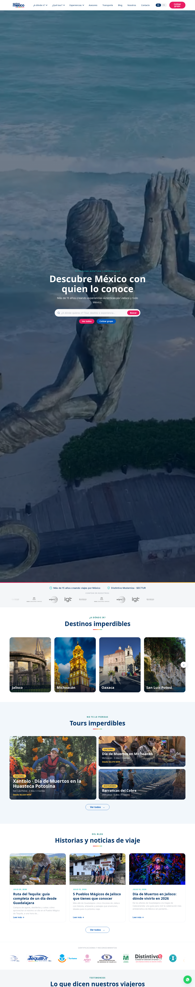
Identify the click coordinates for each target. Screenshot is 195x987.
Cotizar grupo (177, 5)
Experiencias (76, 5)
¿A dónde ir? (39, 5)
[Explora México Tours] (19, 5)
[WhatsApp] (188, 980)
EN (164, 5)
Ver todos (87, 321)
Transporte (107, 5)
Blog (120, 5)
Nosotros (131, 5)
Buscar (133, 312)
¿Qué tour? (57, 5)
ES (158, 5)
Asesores (93, 5)
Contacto (145, 5)
